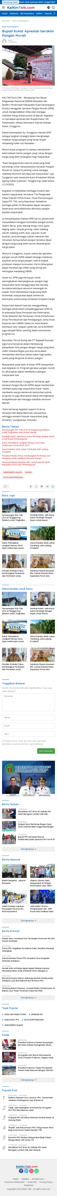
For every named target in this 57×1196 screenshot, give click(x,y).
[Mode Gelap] (48, 7)
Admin (10, 40)
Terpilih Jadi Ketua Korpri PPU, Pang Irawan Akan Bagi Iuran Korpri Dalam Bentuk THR (31, 1128)
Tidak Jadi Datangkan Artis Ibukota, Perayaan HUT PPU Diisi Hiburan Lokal (29, 1108)
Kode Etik (32, 1182)
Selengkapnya (27, 849)
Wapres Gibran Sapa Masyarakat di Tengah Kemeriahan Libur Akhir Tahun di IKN (41, 883)
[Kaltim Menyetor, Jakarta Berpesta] (14, 871)
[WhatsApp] (36, 1171)
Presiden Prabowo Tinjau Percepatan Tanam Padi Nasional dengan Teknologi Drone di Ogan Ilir (36, 1069)
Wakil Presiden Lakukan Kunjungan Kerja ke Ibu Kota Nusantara (13, 909)
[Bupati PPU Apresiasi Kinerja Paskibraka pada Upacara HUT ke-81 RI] (9, 839)
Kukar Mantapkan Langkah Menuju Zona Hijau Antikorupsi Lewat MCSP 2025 (23, 444)
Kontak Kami (38, 1179)
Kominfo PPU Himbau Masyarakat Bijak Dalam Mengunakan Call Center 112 (29, 1138)
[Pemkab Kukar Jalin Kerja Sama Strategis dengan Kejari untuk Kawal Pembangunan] (42, 505)
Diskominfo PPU (12, 1019)
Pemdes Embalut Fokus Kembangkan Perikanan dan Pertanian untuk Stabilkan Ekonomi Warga (26, 457)
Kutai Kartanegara (10, 26)
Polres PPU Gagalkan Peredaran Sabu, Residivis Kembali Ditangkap (28, 949)
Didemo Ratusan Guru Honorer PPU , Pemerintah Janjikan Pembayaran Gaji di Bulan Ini (30, 1098)
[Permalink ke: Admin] (4, 41)
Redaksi (25, 1179)
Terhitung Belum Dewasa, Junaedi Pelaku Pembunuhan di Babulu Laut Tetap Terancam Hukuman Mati (28, 989)
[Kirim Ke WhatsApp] (53, 487)
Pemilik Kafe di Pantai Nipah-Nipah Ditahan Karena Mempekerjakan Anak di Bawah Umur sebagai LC (25, 969)
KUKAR (28, 472)
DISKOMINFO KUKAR (12, 472)
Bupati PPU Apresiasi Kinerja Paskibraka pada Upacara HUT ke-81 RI (36, 838)
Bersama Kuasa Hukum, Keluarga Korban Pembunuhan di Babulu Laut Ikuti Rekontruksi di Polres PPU (27, 979)
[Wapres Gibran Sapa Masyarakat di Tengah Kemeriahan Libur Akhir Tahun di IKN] (42, 871)
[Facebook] (21, 1171)
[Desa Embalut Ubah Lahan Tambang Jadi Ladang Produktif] (42, 533)
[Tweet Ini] (36, 487)
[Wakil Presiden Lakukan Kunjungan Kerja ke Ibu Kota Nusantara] (14, 897)
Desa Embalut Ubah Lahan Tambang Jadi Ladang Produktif (25, 450)
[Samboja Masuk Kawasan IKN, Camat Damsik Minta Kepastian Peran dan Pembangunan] (42, 561)
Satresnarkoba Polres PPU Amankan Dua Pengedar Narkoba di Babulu (26, 959)
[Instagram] (31, 1171)
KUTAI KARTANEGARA (13, 477)
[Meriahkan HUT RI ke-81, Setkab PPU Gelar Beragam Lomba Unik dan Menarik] (9, 813)
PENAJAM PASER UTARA (15, 1014)
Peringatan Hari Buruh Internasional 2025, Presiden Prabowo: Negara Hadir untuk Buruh (36, 1056)
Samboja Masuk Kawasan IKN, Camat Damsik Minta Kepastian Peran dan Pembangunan (26, 463)
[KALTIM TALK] (21, 7)
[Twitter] (26, 1171)
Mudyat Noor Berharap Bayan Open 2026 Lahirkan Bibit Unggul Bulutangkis (36, 825)
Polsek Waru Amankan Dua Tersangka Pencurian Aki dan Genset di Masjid (28, 939)
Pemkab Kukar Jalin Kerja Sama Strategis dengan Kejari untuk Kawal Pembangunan (28, 437)
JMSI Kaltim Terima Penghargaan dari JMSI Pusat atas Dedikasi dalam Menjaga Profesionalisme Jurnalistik (42, 909)
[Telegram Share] (47, 487)
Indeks (16, 1179)
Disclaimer (29, 1185)
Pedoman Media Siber (15, 1182)
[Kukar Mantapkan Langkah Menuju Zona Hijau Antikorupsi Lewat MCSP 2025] (14, 533)
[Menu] (4, 7)
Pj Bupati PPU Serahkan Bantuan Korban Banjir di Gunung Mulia (31, 1118)
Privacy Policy (46, 1182)
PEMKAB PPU (37, 1014)
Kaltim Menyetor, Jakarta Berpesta (14, 881)
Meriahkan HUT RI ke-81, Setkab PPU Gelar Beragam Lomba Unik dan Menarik (34, 812)
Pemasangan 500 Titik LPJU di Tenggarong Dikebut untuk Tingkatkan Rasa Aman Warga (25, 431)
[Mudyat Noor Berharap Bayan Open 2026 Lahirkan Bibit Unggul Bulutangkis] (9, 826)
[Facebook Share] (31, 487)
